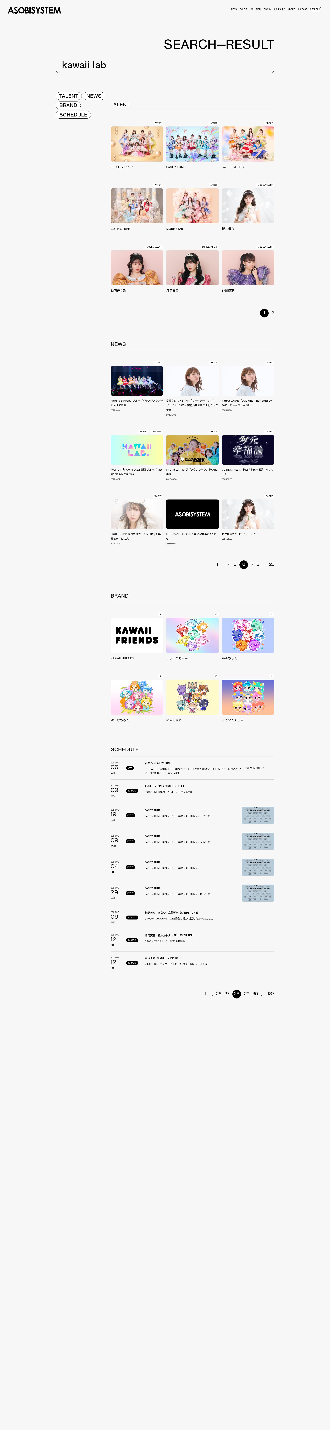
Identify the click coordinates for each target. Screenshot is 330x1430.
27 (226, 994)
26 (218, 994)
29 (246, 994)
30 (255, 994)
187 (271, 994)
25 (271, 564)
